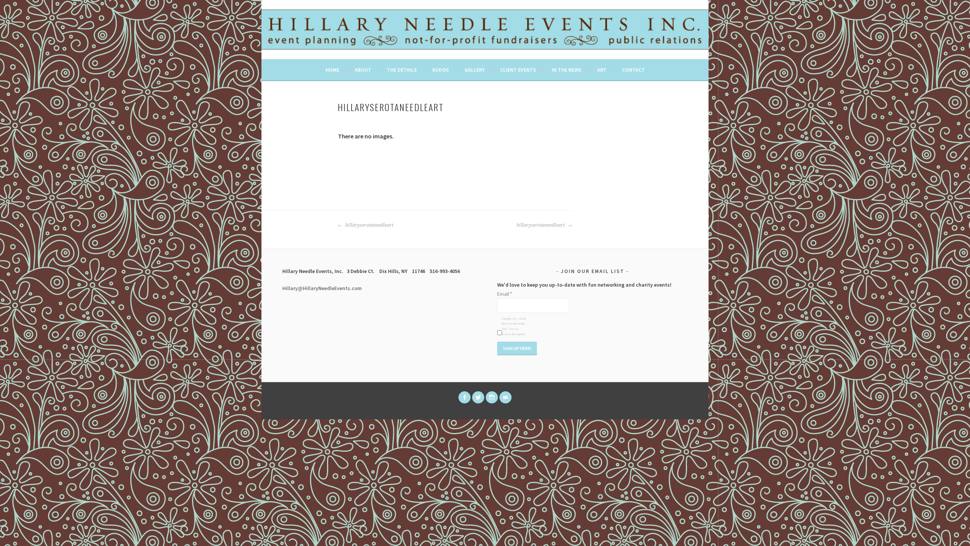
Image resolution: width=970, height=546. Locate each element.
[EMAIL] (505, 397)
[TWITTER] (478, 397)
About (363, 69)
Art (602, 69)
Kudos (440, 69)
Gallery (475, 69)
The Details (402, 69)
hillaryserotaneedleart (368, 225)
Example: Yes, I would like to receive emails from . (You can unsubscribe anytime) (514, 326)
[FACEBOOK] (464, 397)
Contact (633, 69)
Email (504, 293)
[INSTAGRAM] (492, 397)
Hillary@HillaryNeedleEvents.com (322, 288)
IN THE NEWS (567, 69)
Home (332, 69)
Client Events (518, 69)
